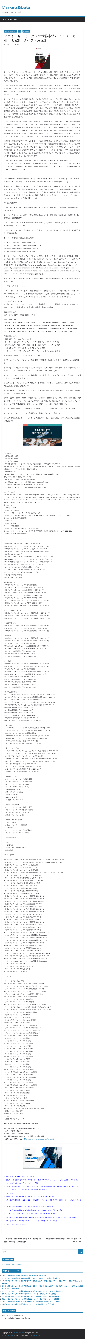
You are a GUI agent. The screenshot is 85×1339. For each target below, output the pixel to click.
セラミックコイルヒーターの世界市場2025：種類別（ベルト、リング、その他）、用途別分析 (32, 1291)
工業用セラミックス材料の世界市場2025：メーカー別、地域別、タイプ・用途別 (28, 1304)
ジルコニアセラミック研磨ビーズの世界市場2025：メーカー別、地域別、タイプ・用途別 (31, 1302)
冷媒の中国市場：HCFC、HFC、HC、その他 (20, 1176)
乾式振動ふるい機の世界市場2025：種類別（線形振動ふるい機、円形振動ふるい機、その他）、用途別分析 (41, 1217)
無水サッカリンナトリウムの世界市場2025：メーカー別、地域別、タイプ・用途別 (29, 1294)
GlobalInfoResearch (10, 31)
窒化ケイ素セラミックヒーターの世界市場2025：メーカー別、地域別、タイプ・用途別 (30, 1299)
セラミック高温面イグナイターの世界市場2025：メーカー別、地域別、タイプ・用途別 (30, 1296)
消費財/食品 (26, 31)
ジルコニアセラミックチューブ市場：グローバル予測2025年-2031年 (24, 1276)
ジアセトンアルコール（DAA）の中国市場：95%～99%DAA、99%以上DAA (30, 1214)
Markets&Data (16, 7)
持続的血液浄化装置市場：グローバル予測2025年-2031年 (63, 1240)
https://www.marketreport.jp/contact (39, 1139)
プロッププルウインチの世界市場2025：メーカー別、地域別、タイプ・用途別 (31, 1221)
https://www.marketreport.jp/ (12, 1264)
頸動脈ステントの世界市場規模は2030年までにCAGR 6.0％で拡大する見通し (31, 1196)
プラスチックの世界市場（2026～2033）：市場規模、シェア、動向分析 (29, 1207)
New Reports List (10, 19)
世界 (20, 31)
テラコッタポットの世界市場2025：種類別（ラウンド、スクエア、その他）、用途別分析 (31, 1278)
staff (18, 45)
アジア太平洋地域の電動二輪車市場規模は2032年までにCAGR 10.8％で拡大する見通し (34, 1210)
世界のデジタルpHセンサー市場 (16, 1224)
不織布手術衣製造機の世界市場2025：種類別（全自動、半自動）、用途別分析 (22, 1240)
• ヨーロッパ (10, 1193)
